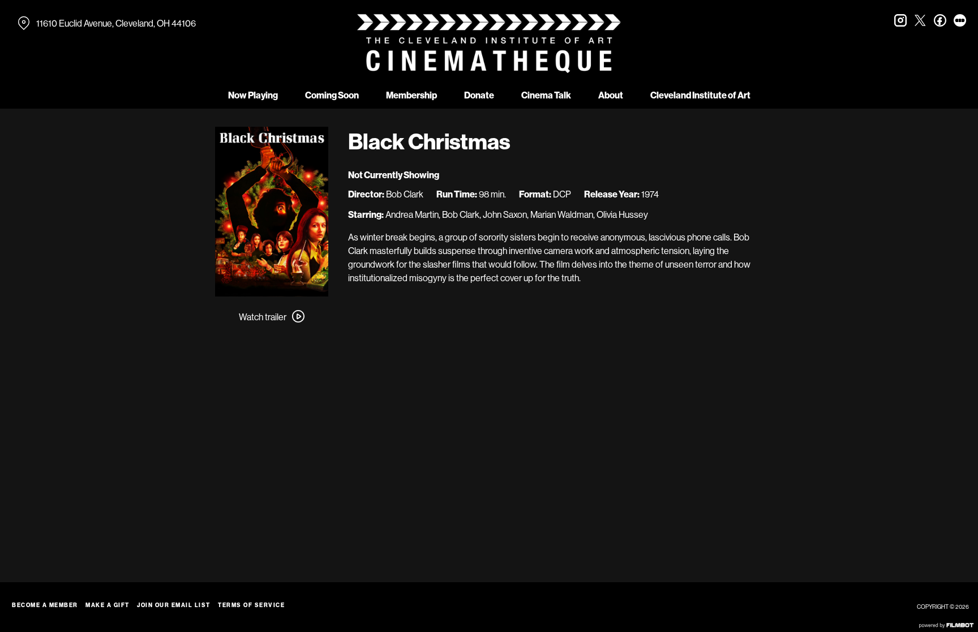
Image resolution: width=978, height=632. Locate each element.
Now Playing (253, 95)
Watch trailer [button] (262, 317)
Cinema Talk (546, 95)
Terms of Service (251, 605)
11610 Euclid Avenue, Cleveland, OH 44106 (116, 23)
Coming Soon (332, 95)
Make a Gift (107, 605)
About (610, 95)
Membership (411, 95)
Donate (479, 95)
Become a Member (45, 605)
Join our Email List (174, 605)
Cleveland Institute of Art (700, 95)
